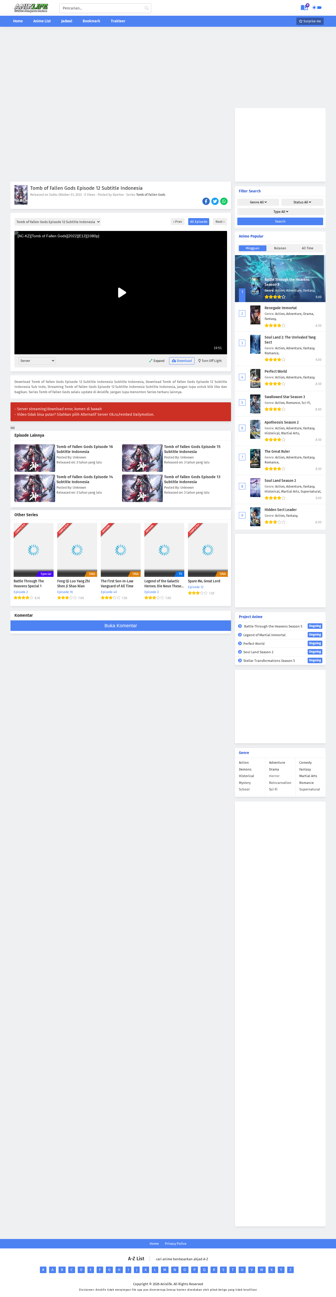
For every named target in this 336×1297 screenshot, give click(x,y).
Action (244, 763)
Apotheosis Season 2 (282, 422)
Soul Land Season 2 (280, 480)
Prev (178, 222)
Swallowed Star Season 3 (285, 397)
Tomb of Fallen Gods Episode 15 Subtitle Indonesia (192, 449)
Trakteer (118, 21)
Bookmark (91, 21)
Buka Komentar (120, 625)
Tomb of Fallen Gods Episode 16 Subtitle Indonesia (84, 449)
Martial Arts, (290, 433)
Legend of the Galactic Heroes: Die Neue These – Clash (164, 584)
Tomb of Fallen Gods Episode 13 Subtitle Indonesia (192, 479)
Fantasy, (309, 290)
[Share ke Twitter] (215, 202)
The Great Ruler (277, 451)
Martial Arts (308, 776)
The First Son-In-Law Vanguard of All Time (117, 583)
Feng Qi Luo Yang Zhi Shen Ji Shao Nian (73, 583)
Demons (245, 769)
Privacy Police (175, 1244)
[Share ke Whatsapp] (224, 202)
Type (279, 212)
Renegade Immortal (281, 308)
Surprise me (312, 21)
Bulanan (280, 248)
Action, (280, 290)
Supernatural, (311, 491)
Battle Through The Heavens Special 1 (29, 583)
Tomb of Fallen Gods (150, 195)
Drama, (308, 314)
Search (280, 221)
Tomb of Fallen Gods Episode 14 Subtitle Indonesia (84, 479)
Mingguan (252, 248)
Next (219, 222)
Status (300, 202)
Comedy (305, 763)
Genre (257, 202)
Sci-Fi (273, 789)
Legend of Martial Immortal (282, 635)
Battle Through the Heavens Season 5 (282, 626)
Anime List (42, 21)
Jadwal (66, 21)
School (244, 789)
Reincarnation (280, 783)
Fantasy (305, 769)
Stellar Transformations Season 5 (282, 660)
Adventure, (294, 290)
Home (18, 21)
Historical (246, 776)
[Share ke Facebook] (206, 202)
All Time (307, 248)
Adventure (277, 763)
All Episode (198, 222)
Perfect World (276, 371)
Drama (274, 769)
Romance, (272, 353)
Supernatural (309, 789)
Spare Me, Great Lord (204, 581)
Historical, (273, 433)
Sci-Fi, (306, 403)
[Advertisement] (168, 67)
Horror (274, 776)
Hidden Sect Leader (281, 510)
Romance (306, 783)
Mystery (245, 783)
